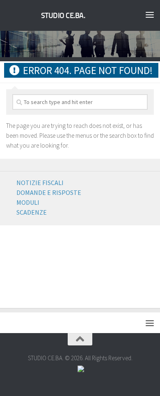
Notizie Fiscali (40, 182)
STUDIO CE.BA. (63, 15)
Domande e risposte (48, 192)
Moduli (27, 202)
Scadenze (31, 212)
